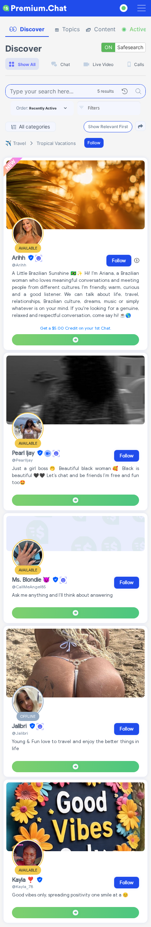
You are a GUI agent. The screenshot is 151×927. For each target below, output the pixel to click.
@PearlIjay (22, 460)
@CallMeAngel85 (29, 586)
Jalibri (20, 726)
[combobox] (108, 108)
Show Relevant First (108, 126)
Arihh (19, 257)
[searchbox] (119, 108)
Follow (93, 142)
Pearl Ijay (24, 453)
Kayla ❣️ (23, 879)
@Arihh (19, 264)
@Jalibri (20, 733)
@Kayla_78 (22, 886)
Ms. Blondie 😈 (31, 579)
